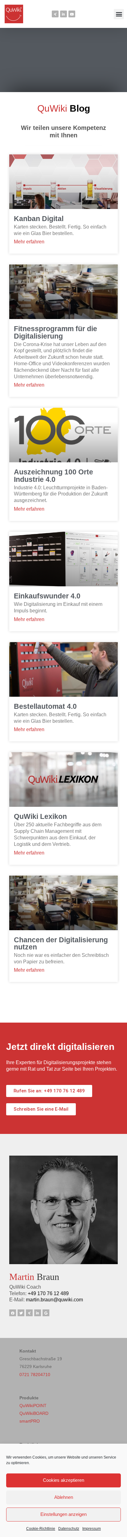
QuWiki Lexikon (40, 816)
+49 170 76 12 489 (48, 1293)
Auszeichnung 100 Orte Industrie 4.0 (53, 475)
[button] (119, 14)
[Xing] (55, 14)
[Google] (46, 1312)
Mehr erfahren (29, 241)
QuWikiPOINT (33, 1405)
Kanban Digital (38, 219)
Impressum (91, 1528)
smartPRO (29, 1421)
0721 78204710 (34, 1374)
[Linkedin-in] (63, 14)
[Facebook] (12, 1312)
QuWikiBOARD (33, 1413)
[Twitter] (21, 1312)
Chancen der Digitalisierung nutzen (61, 943)
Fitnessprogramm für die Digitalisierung (55, 332)
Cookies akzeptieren (63, 1480)
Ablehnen (63, 1497)
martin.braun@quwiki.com (54, 1299)
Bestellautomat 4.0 (45, 706)
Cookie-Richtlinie (40, 1528)
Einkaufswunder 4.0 (47, 596)
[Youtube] (71, 14)
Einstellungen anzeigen (63, 1514)
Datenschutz (68, 1528)
